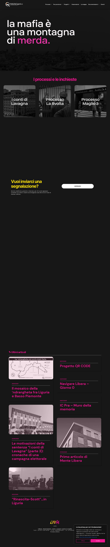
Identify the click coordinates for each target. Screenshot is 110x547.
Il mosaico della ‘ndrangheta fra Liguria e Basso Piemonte (30, 392)
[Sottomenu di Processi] (50, 4)
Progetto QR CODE (75, 366)
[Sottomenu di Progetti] (69, 4)
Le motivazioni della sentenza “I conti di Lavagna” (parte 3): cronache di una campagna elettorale (29, 451)
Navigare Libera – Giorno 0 (74, 385)
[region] (90, 534)
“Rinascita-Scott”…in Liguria (29, 501)
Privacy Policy (55, 531)
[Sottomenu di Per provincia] (61, 4)
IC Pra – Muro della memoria (75, 407)
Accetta (98, 540)
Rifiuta (83, 540)
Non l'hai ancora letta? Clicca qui (88, 537)
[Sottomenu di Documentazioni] (98, 4)
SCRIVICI (77, 186)
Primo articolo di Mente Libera (73, 458)
